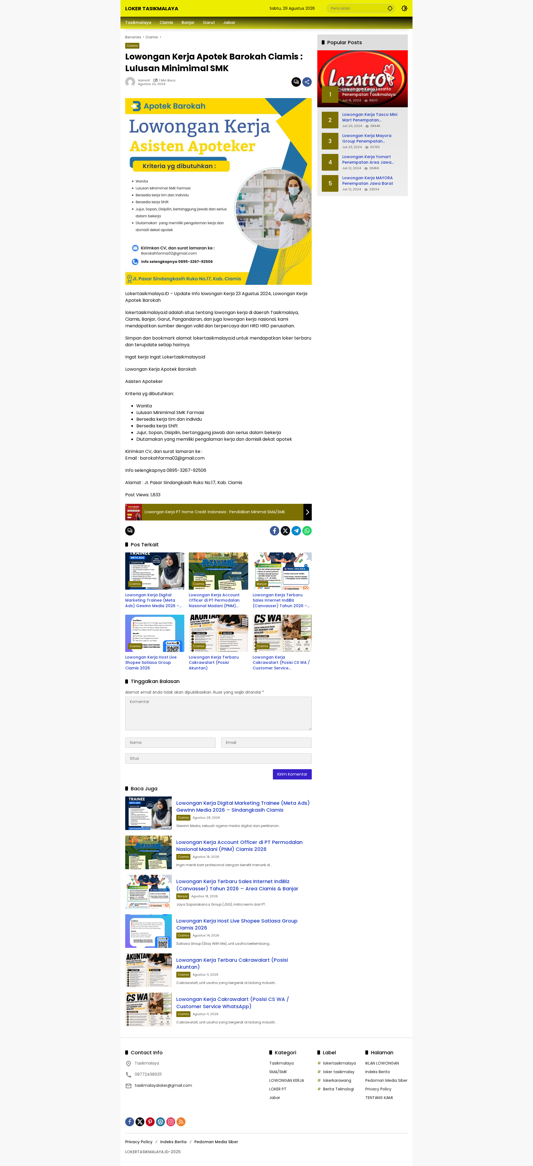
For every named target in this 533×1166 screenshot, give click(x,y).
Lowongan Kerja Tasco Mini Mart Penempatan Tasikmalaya (369, 117)
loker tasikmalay (339, 1072)
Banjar (262, 584)
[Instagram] (170, 1121)
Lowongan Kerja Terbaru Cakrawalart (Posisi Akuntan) (214, 663)
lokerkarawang (337, 1080)
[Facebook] (274, 530)
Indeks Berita (377, 1072)
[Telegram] (296, 530)
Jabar (274, 1097)
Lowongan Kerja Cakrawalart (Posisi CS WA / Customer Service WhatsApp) (281, 663)
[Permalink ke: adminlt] (131, 82)
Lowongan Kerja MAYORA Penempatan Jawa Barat (367, 180)
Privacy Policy (378, 1089)
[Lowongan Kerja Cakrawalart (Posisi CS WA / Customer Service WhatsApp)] (282, 633)
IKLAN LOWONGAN (382, 1063)
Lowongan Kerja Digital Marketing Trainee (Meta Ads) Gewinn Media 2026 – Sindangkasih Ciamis (152, 600)
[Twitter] (285, 530)
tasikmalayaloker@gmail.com (163, 1085)
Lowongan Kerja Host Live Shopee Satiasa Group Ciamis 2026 (151, 663)
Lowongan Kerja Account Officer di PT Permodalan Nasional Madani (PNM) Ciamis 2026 (214, 600)
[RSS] (181, 1121)
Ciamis (132, 45)
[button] (390, 8)
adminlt (144, 80)
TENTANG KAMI (379, 1097)
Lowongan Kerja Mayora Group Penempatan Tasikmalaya (366, 138)
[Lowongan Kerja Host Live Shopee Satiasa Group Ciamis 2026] (154, 633)
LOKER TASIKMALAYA (151, 8)
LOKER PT (277, 1089)
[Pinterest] (150, 1121)
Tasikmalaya (281, 1063)
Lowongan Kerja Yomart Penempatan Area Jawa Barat (366, 159)
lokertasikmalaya (339, 1063)
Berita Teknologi (338, 1089)
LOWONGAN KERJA (286, 1080)
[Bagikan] (307, 82)
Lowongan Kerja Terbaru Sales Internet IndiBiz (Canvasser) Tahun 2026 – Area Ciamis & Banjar (280, 600)
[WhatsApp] (307, 530)
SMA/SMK (278, 1072)
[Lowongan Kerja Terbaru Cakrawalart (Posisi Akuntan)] (218, 633)
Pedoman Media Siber (386, 1080)
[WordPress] (160, 1121)
